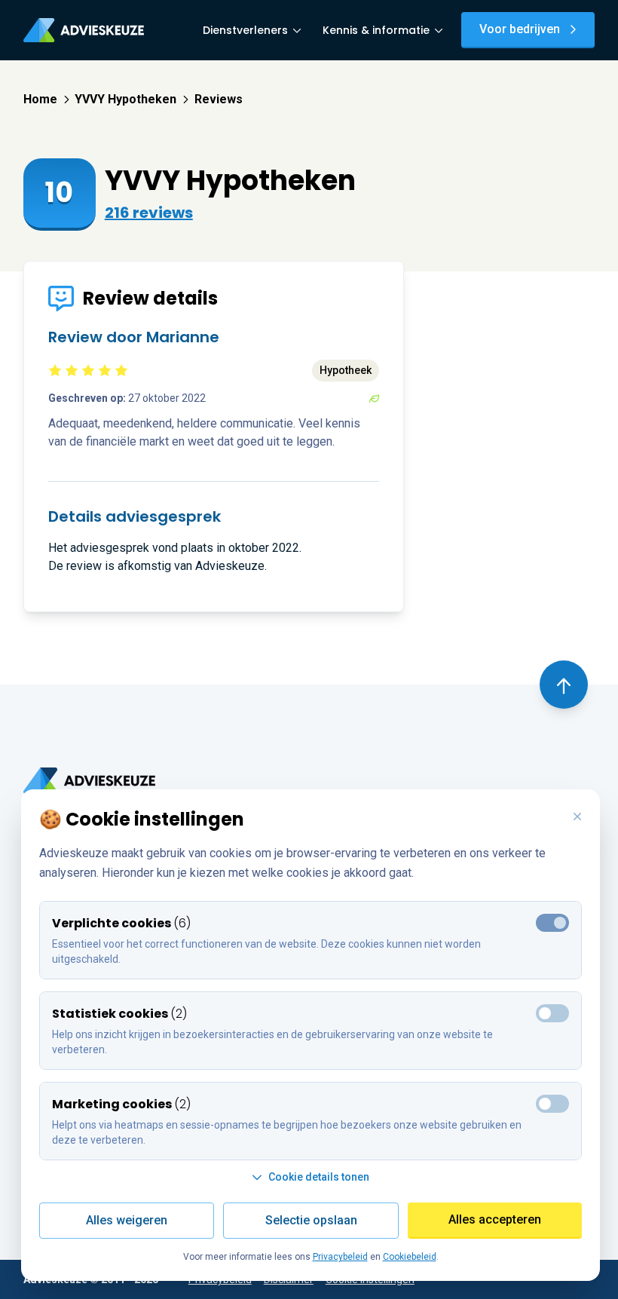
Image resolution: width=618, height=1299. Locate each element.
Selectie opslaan (311, 1220)
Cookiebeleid (409, 1257)
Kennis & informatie (376, 30)
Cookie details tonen (318, 1177)
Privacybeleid (340, 1257)
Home (40, 99)
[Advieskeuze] (83, 30)
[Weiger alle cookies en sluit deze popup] (577, 817)
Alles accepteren (494, 1219)
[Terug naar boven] (564, 684)
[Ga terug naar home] (89, 780)
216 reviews (149, 212)
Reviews (218, 99)
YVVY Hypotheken (125, 99)
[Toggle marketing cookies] (552, 1013)
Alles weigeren (126, 1220)
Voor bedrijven (519, 29)
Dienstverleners (245, 30)
